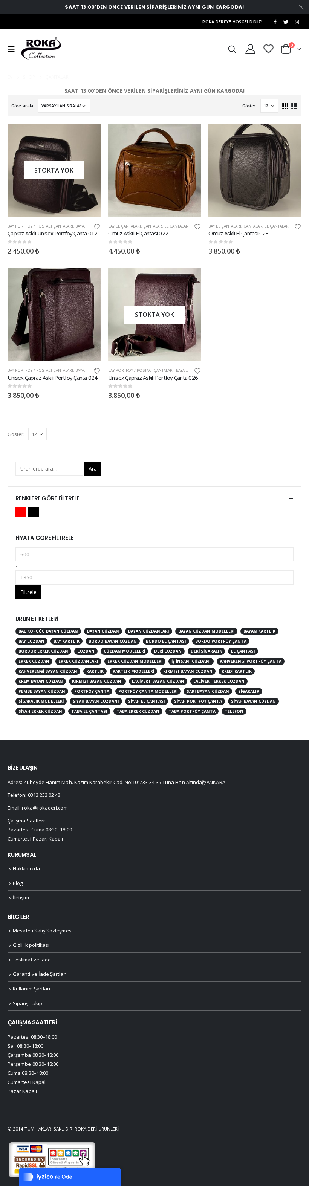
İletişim (21, 897)
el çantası (243, 651)
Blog (18, 883)
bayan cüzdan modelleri (206, 631)
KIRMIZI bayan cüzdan (188, 671)
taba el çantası (89, 711)
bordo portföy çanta (220, 641)
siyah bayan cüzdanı (96, 701)
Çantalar (152, 226)
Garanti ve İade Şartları (40, 974)
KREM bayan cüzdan (40, 681)
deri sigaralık (206, 651)
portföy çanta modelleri (147, 691)
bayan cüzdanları (148, 631)
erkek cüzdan (33, 661)
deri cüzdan (168, 651)
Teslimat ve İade (32, 959)
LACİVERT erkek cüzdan (219, 681)
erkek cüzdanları (78, 661)
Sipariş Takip (27, 1003)
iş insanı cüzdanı (191, 661)
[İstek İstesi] (269, 49)
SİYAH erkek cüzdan (40, 711)
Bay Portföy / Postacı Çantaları (40, 226)
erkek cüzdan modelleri (134, 661)
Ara (93, 468)
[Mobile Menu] (13, 49)
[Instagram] (296, 22)
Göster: (249, 106)
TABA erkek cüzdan (137, 711)
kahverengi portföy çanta (250, 661)
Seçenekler (88, 136)
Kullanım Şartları (31, 988)
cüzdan (86, 651)
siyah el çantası (146, 701)
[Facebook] (275, 22)
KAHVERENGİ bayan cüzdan (47, 671)
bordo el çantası (166, 641)
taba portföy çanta (192, 711)
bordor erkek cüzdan (43, 651)
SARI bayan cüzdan (208, 691)
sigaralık (248, 691)
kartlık (95, 671)
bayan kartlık (259, 631)
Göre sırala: (22, 106)
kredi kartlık (237, 671)
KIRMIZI (20, 512)
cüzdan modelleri (124, 651)
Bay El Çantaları (124, 226)
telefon (234, 711)
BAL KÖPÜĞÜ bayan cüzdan (48, 631)
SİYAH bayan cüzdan (253, 701)
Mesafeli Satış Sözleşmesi (43, 930)
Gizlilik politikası (31, 944)
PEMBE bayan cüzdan (41, 691)
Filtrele (28, 592)
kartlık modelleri (133, 671)
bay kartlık (67, 641)
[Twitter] (286, 22)
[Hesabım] (250, 49)
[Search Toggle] (232, 49)
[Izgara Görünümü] (285, 105)
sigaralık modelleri (41, 701)
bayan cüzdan (103, 631)
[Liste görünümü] (294, 105)
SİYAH (33, 512)
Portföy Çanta (91, 691)
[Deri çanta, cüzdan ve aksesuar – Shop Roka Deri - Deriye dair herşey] (41, 49)
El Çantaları (177, 226)
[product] (154, 170)
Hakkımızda (26, 868)
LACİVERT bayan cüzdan (158, 681)
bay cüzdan (31, 641)
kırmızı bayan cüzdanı (97, 681)
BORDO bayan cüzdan (113, 641)
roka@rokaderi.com (44, 807)
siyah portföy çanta (198, 701)
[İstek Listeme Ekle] (97, 226)
